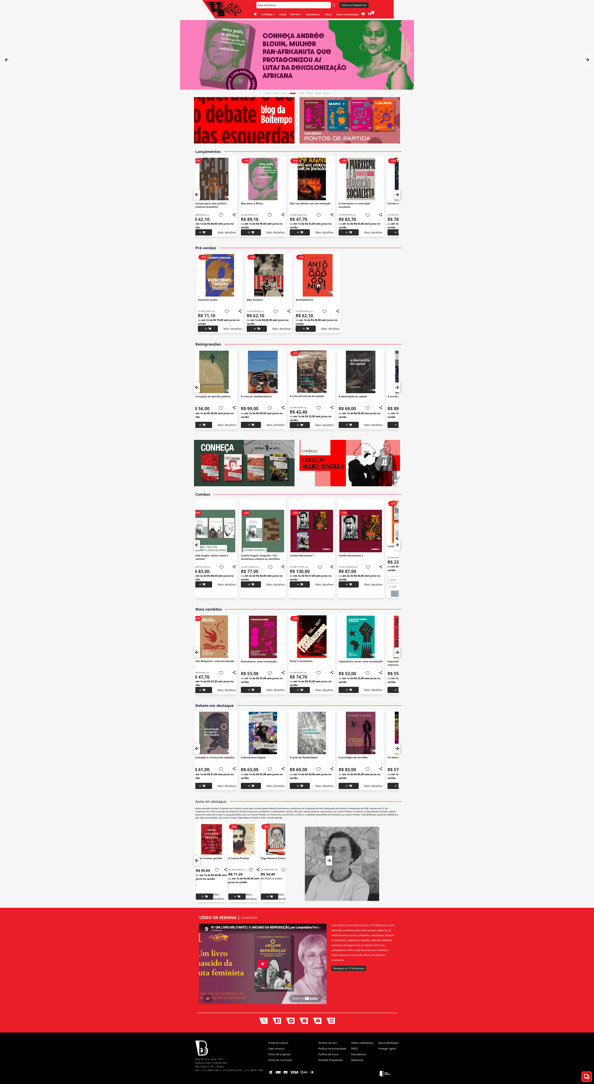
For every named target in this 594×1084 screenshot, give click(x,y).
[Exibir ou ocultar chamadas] (587, 1077)
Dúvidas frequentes (330, 1060)
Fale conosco (276, 1048)
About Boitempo (388, 1043)
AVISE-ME (358, 593)
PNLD (328, 14)
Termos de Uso (327, 1043)
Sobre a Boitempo (347, 14)
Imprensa (357, 1060)
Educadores (358, 1054)
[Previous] (7, 60)
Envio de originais (279, 1054)
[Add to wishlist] (218, 215)
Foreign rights (387, 1048)
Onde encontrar (278, 1043)
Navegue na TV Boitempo (348, 968)
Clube (282, 14)
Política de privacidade (332, 1048)
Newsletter (313, 14)
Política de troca (328, 1054)
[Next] (587, 60)
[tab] (268, 93)
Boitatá (294, 14)
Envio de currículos (280, 1060)
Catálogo (266, 14)
